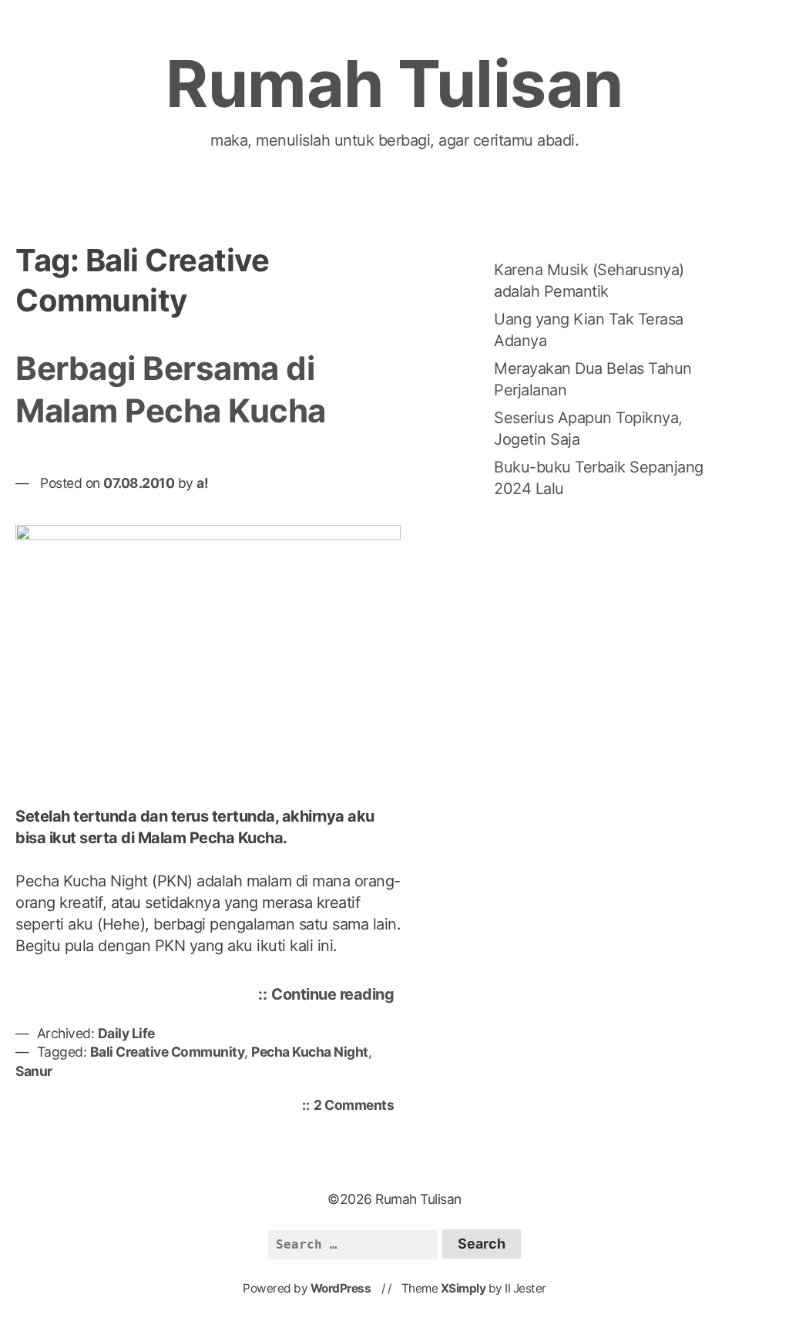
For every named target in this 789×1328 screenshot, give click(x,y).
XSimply (463, 1288)
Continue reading (336, 996)
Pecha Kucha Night (309, 1052)
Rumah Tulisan (394, 84)
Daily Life (126, 1033)
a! (202, 483)
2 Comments (357, 1106)
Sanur (33, 1071)
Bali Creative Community (167, 1052)
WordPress (341, 1288)
